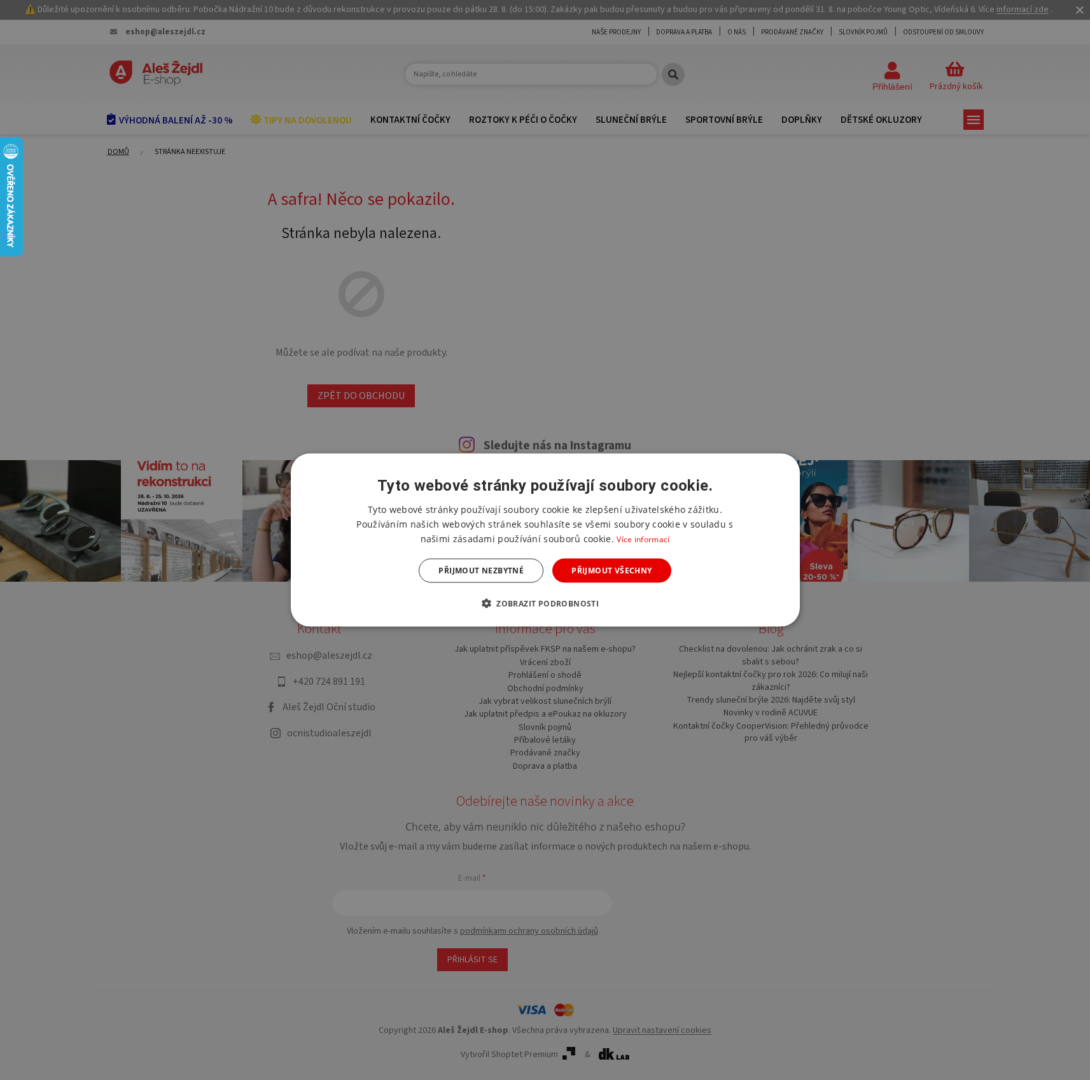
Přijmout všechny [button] (611, 570)
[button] (545, 603)
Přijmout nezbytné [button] (481, 570)
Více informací (643, 538)
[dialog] (545, 540)
